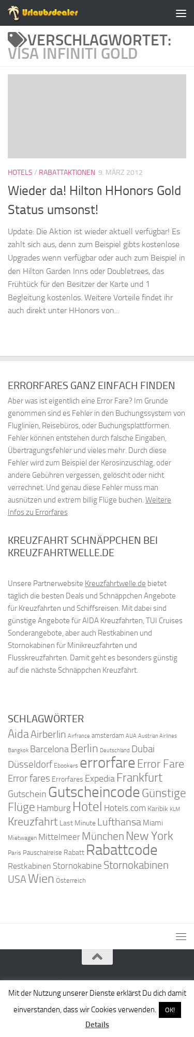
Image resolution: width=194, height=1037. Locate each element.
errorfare (108, 763)
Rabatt (74, 852)
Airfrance (79, 735)
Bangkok (18, 750)
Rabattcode (122, 850)
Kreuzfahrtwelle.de (115, 583)
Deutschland (115, 750)
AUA (131, 735)
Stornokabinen (136, 865)
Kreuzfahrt (33, 822)
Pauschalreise (42, 852)
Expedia (100, 778)
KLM (175, 809)
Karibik (157, 808)
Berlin (84, 748)
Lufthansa (119, 822)
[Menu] (181, 13)
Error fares (29, 778)
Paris (14, 852)
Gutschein (27, 794)
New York (149, 836)
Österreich (71, 880)
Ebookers (66, 765)
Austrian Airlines (157, 736)
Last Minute (77, 823)
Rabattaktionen (67, 172)
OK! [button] (170, 1010)
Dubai (143, 749)
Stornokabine (77, 866)
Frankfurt (139, 778)
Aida (18, 734)
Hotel (87, 806)
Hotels (20, 172)
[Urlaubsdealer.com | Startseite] (55, 13)
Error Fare (160, 764)
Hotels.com (125, 808)
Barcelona (49, 749)
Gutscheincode (94, 792)
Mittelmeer (59, 837)
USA (17, 879)
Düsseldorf (30, 764)
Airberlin (48, 734)
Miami (153, 823)
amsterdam (108, 735)
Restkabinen (29, 866)
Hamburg (54, 808)
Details (97, 1024)
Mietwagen (22, 837)
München (103, 836)
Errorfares (67, 779)
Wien (41, 878)
